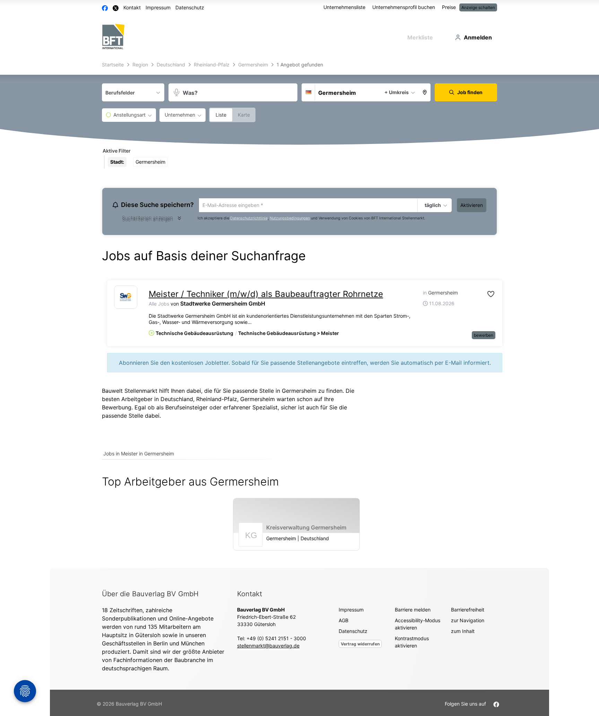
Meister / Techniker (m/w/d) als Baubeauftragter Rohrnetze (266, 295)
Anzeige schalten (478, 7)
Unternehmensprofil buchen (403, 7)
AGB (343, 621)
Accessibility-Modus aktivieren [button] (417, 625)
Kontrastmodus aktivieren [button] (412, 643)
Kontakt (132, 7)
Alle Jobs (159, 305)
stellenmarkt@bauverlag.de (268, 647)
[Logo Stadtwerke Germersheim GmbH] (125, 298)
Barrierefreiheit (467, 611)
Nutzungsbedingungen (290, 219)
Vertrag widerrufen (360, 644)
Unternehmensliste (344, 7)
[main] (299, 313)
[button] (425, 92)
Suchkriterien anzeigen (147, 220)
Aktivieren (471, 205)
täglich (432, 205)
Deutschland (176, 400)
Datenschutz (189, 7)
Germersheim (257, 400)
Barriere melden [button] (413, 611)
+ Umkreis (396, 92)
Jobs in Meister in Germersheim (138, 454)
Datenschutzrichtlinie (249, 219)
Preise (449, 7)
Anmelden (478, 37)
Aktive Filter (117, 151)
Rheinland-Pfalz (216, 400)
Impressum (158, 7)
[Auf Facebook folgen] (496, 705)
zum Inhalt (463, 632)
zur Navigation (467, 621)
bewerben (483, 336)
